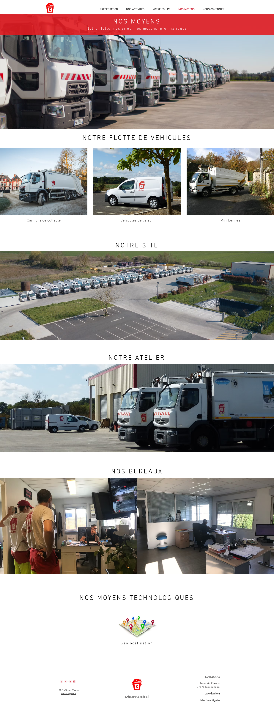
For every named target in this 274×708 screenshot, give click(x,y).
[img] (43, 186)
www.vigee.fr (68, 693)
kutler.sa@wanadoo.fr (137, 696)
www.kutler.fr (212, 693)
